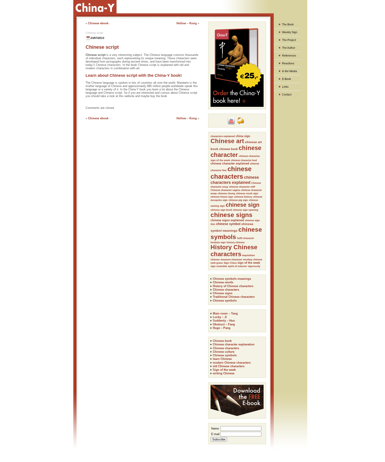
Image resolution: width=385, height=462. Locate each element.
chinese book (228, 149)
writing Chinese (223, 373)
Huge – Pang (221, 328)
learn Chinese (222, 359)
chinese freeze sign (222, 196)
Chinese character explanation (233, 344)
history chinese (236, 242)
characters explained (223, 136)
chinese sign (242, 205)
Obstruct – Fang (224, 324)
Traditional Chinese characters (234, 296)
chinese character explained (230, 163)
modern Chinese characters (232, 362)
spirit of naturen (237, 266)
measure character (231, 259)
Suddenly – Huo (224, 320)
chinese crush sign (247, 193)
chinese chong (226, 193)
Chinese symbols (225, 300)
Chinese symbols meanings (232, 278)
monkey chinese (252, 259)
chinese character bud (244, 160)
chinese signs (231, 214)
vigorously (254, 266)
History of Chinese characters (233, 286)
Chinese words (223, 282)
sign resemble (219, 266)
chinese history (243, 196)
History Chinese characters (234, 250)
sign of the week (249, 262)
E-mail (215, 434)
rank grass (217, 262)
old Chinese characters (228, 366)
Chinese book (222, 340)
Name (215, 428)
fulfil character (245, 238)
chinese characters (231, 172)
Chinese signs (222, 293)
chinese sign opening (245, 210)
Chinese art (227, 141)
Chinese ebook (98, 23)
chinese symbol (228, 224)
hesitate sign (218, 242)
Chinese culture (223, 351)
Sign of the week (224, 369)
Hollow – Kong (186, 23)
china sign (243, 136)
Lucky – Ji (220, 317)
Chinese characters (226, 289)
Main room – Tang (225, 313)
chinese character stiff (242, 186)
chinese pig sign (238, 200)
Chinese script (94, 32)
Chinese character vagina (225, 190)
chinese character (236, 151)
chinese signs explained (227, 220)
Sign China (230, 262)
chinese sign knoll (221, 210)
